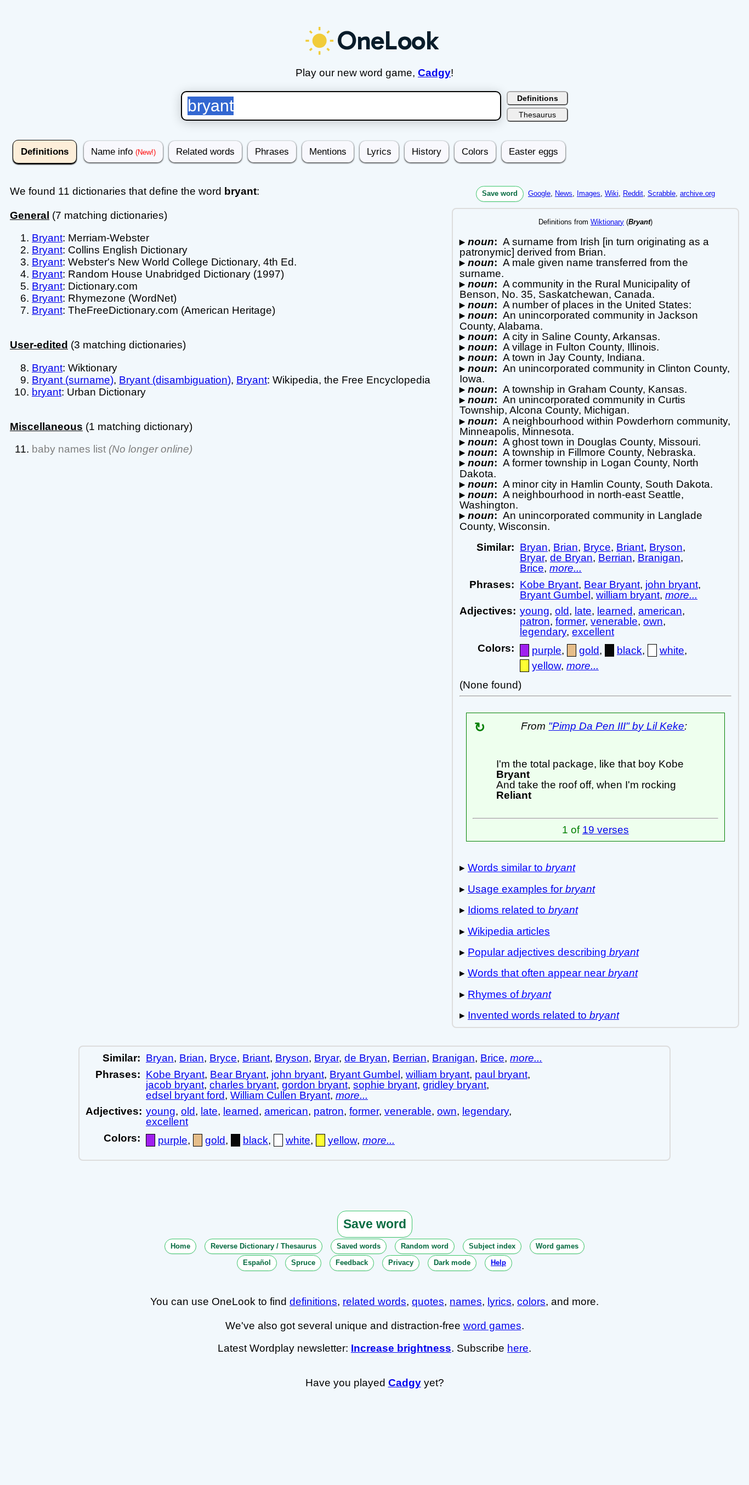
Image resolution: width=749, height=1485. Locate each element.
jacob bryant (175, 1085)
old (562, 611)
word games (492, 1325)
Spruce (303, 1262)
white (672, 650)
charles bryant (242, 1085)
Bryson (666, 547)
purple (546, 650)
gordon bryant (315, 1085)
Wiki (612, 193)
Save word (500, 193)
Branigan (659, 557)
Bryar (532, 557)
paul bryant (501, 1074)
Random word (425, 1246)
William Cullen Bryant (280, 1095)
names (466, 1301)
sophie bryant (385, 1085)
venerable (614, 621)
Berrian (615, 557)
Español (257, 1262)
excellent (593, 631)
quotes (428, 1301)
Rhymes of (509, 994)
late (583, 611)
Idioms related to (523, 910)
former (570, 621)
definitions (313, 1301)
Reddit (633, 193)
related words (374, 1301)
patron (535, 621)
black (629, 650)
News (563, 193)
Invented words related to (543, 1015)
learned (615, 611)
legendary (543, 631)
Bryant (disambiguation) (175, 380)
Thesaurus (537, 114)
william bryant (628, 595)
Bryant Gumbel (555, 595)
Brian (565, 547)
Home (180, 1246)
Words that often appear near (553, 973)
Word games (557, 1246)
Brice (532, 568)
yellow (546, 665)
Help (498, 1262)
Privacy (400, 1262)
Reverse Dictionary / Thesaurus (263, 1246)
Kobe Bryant (549, 584)
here (518, 1348)
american (660, 611)
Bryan (534, 547)
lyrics (499, 1301)
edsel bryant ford (185, 1095)
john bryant (671, 584)
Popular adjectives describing (553, 952)
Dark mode (452, 1262)
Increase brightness (401, 1348)
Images (588, 193)
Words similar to (521, 867)
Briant (630, 547)
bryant (46, 392)
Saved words (359, 1246)
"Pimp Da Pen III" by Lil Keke (616, 726)
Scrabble (662, 193)
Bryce (597, 547)
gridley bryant (454, 1085)
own (653, 621)
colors (531, 1301)
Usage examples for (531, 889)
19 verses (605, 829)
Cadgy (434, 72)
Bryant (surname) (73, 380)
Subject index (492, 1246)
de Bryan (571, 557)
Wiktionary (607, 222)
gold (589, 650)
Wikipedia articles (509, 931)
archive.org (697, 193)
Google (539, 193)
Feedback (352, 1262)
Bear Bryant (612, 584)
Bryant (47, 238)
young (534, 611)
